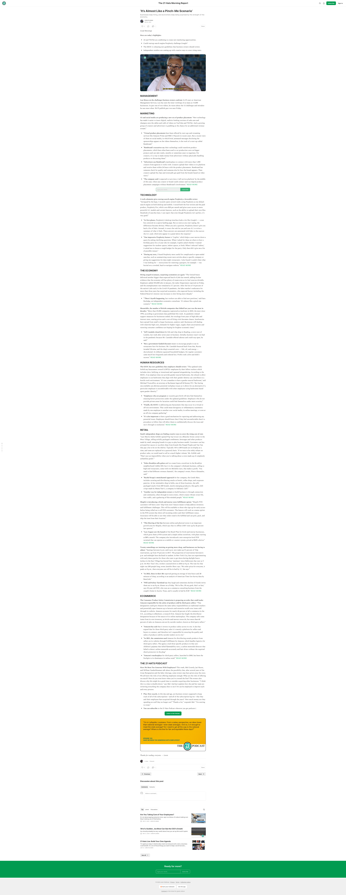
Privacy (172, 882)
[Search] (320, 3)
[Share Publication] (324, 3)
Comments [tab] (144, 787)
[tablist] (148, 787)
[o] (173, 73)
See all (144, 855)
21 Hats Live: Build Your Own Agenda (155, 841)
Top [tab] (142, 809)
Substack (164, 891)
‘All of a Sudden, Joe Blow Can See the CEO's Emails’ (161, 829)
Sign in (340, 3)
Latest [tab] (147, 809)
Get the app (182, 887)
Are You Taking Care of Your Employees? (157, 815)
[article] (173, 819)
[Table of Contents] (2, 447)
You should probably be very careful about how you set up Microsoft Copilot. (164, 831)
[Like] (141, 823)
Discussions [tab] (154, 809)
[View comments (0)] (148, 26)
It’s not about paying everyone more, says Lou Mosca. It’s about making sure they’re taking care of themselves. (164, 818)
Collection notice (185, 882)
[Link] (137, 96)
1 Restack (151, 761)
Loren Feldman (149, 20)
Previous (147, 774)
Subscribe (331, 3)
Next (200, 774)
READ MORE (192, 184)
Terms (177, 882)
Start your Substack (168, 887)
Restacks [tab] (152, 787)
